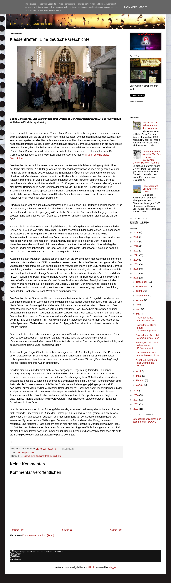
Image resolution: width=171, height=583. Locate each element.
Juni (138, 309)
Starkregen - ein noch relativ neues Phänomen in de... (147, 345)
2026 (136, 232)
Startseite (67, 529)
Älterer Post (116, 529)
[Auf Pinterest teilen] (72, 449)
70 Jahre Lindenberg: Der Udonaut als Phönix (147, 363)
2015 (136, 390)
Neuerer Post (17, 529)
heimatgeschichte (26, 452)
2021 (136, 255)
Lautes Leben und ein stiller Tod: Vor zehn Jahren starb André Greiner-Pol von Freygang (147, 157)
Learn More (130, 7)
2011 (136, 409)
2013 (136, 399)
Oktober (140, 291)
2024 (136, 241)
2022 (136, 250)
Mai (138, 313)
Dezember (142, 282)
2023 (136, 246)
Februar (140, 380)
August (140, 300)
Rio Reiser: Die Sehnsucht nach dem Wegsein (150, 125)
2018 (136, 269)
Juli (138, 304)
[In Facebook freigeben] (70, 449)
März (139, 376)
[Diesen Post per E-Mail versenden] (63, 449)
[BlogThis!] (66, 449)
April (138, 371)
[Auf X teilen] (68, 449)
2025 (136, 237)
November (142, 286)
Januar (140, 385)
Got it (143, 7)
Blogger (112, 567)
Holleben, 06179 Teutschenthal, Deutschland (40, 456)
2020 (136, 259)
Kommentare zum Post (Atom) (38, 535)
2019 (136, 264)
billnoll (91, 567)
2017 (136, 273)
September (142, 295)
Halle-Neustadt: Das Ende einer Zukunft (150, 189)
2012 (136, 404)
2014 (136, 395)
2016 (136, 278)
